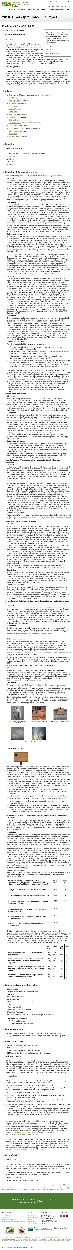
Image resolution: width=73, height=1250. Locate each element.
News (57, 6)
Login (52, 6)
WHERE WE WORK (33, 9)
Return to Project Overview (61, 1185)
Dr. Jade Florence (15, 123)
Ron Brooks (13, 103)
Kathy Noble (13, 106)
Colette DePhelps (15, 131)
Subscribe (42, 1201)
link (26, 868)
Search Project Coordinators (10, 1219)
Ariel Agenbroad (15, 101)
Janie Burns (13, 112)
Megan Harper (14, 137)
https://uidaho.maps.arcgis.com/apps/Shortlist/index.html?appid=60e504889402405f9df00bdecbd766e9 (30, 1133)
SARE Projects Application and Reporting (13, 1221)
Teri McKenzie (14, 98)
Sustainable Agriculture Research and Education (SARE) (30, 1237)
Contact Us (44, 1223)
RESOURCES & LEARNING (57, 9)
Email (47, 51)
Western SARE (32, 1223)
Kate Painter (49, 49)
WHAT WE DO (21, 9)
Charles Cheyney (15, 120)
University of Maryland (9, 1239)
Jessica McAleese (15, 109)
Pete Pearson (14, 125)
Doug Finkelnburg (15, 128)
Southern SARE (32, 1221)
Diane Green (13, 117)
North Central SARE (33, 1217)
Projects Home (6, 1215)
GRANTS (44, 9)
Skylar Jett (13, 114)
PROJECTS (11, 9)
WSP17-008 (55, 32)
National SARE (32, 1215)
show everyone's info (43, 95)
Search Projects (6, 1217)
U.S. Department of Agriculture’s (47, 1239)
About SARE (63, 6)
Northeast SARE (32, 1219)
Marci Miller (13, 134)
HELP (69, 9)
